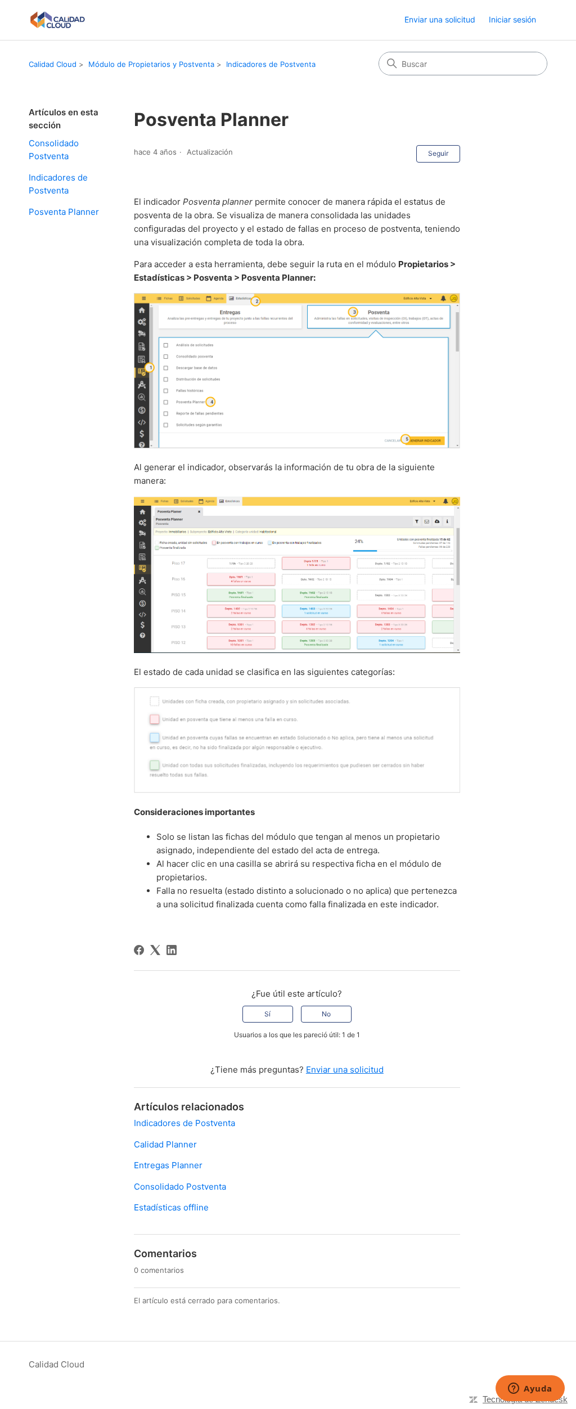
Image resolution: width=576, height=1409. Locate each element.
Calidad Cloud (52, 64)
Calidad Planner (165, 1144)
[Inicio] (57, 20)
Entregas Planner (168, 1165)
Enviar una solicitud (439, 19)
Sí (267, 1014)
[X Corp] (155, 950)
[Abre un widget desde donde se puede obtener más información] (530, 1389)
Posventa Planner (64, 211)
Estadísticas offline (171, 1207)
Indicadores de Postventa (271, 64)
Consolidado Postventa (54, 149)
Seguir (438, 153)
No (326, 1014)
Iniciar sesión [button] (512, 19)
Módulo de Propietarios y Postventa (151, 64)
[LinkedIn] (171, 950)
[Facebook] (139, 950)
